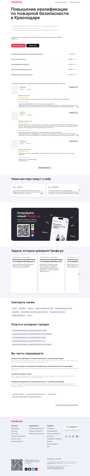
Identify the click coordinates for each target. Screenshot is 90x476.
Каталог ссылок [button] (15, 439)
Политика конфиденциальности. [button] (55, 468)
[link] (18, 45)
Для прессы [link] (50, 436)
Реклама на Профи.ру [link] (53, 433)
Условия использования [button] (18, 436)
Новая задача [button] (15, 428)
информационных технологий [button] (55, 463)
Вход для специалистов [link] (36, 431)
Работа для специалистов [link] (36, 433)
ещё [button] (42, 193)
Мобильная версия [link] (16, 441)
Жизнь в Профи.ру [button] (52, 444)
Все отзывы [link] (14, 433)
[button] (73, 87)
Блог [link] (48, 446)
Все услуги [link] (14, 431)
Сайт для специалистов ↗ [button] (36, 428)
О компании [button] (50, 428)
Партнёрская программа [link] (54, 439)
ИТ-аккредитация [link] (52, 431)
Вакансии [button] (50, 441)
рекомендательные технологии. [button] (55, 467)
